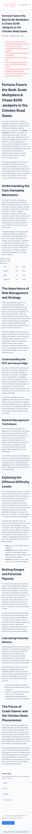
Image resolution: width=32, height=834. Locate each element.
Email (5, 788)
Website (5, 794)
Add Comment (8, 800)
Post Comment (8, 823)
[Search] (19, 4)
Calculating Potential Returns (14, 71)
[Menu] (29, 5)
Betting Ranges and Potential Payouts (17, 69)
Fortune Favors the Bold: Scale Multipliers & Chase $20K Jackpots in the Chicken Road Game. (17, 44)
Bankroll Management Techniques (16, 62)
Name (5, 783)
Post (22, 36)
